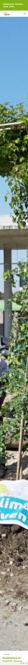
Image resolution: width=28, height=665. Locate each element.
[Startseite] (6, 14)
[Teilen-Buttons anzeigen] (26, 663)
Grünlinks (6, 654)
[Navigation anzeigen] (25, 14)
